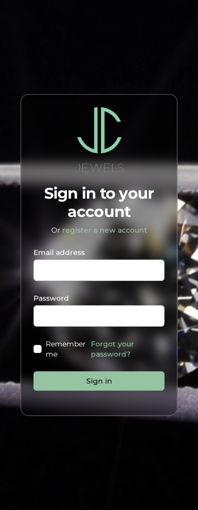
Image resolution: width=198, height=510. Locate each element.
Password (51, 298)
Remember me (66, 349)
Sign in (99, 381)
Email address (59, 252)
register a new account (104, 230)
